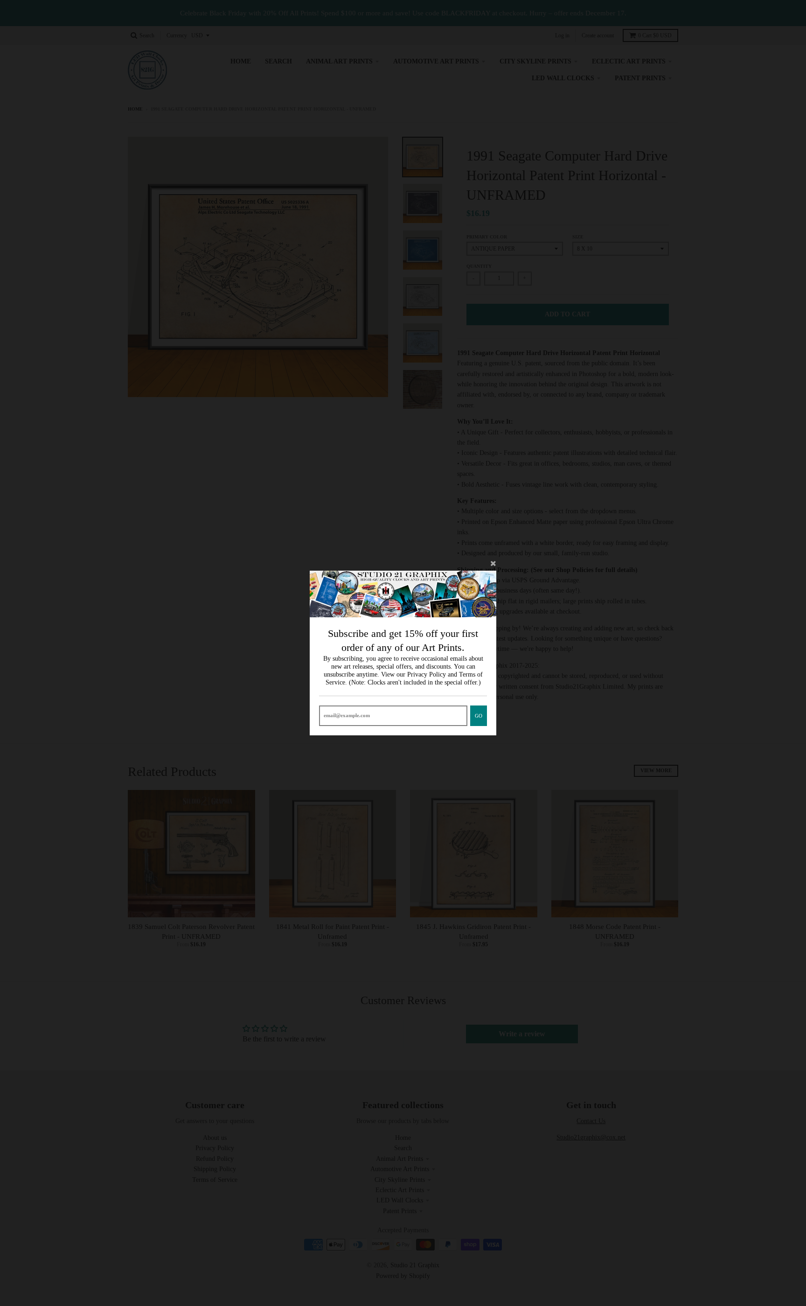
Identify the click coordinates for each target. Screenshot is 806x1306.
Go (478, 716)
